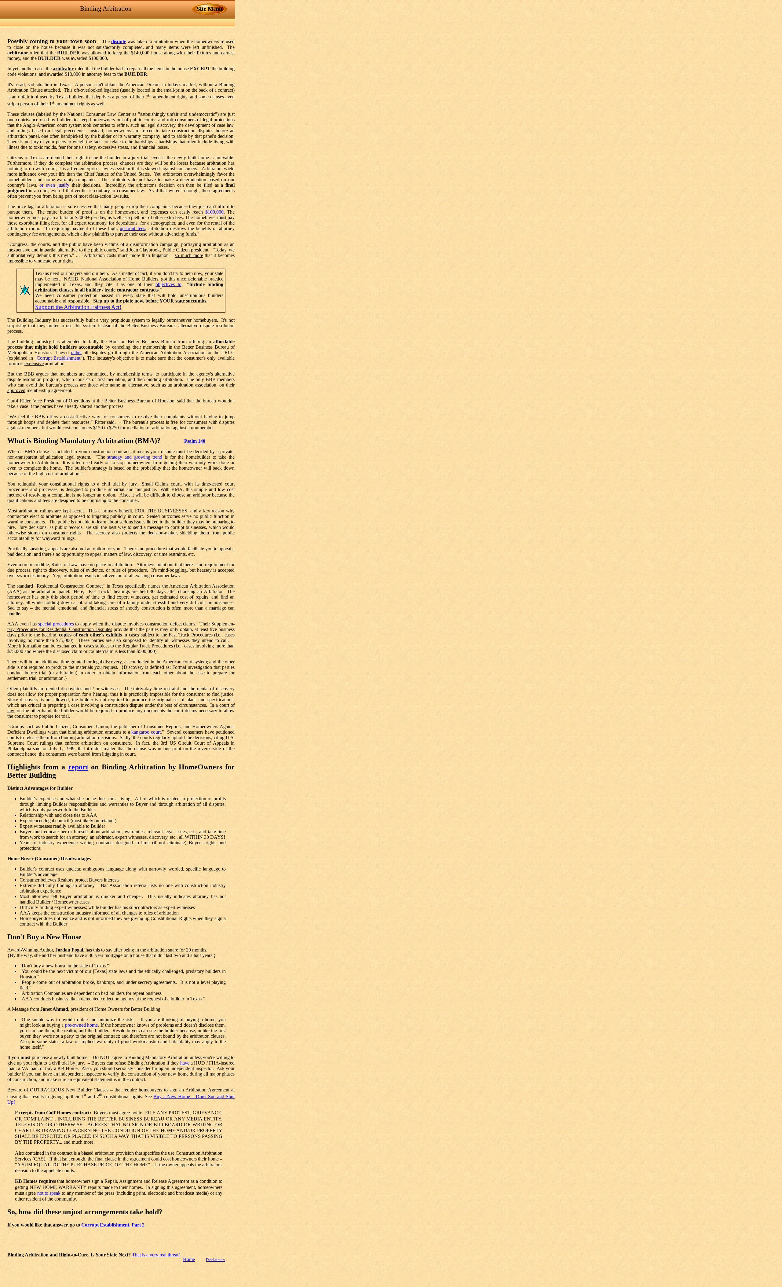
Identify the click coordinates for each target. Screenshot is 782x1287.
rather (76, 352)
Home (189, 1259)
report (78, 767)
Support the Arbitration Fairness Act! (78, 307)
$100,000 (214, 212)
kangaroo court (146, 732)
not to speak (49, 1193)
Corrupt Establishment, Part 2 (112, 1224)
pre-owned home (81, 1025)
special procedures (56, 623)
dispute (118, 41)
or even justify (54, 185)
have (184, 1062)
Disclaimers (215, 1259)
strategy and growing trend (134, 457)
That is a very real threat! (156, 1254)
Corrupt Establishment (58, 358)
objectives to (168, 284)
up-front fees (132, 228)
